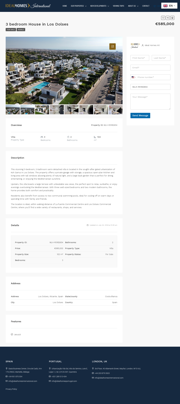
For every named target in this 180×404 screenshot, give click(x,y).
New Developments (98, 6)
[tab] (112, 46)
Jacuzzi (17, 334)
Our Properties (77, 6)
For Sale (11, 30)
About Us (132, 6)
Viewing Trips (118, 6)
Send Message (140, 115)
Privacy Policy (11, 389)
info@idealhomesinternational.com (22, 381)
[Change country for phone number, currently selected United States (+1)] (133, 77)
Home (65, 6)
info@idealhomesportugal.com (64, 381)
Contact (145, 6)
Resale (21, 30)
